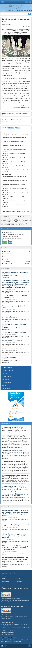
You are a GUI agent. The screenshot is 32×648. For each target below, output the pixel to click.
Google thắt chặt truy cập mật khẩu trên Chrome (14, 184)
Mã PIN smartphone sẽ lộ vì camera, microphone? (14, 137)
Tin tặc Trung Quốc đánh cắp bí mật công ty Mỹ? (14, 149)
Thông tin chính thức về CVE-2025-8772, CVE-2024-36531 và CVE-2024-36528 (15, 495)
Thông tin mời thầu (5, 268)
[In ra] (26, 26)
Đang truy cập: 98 (12, 637)
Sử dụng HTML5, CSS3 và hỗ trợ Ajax (12, 238)
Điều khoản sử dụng (17, 641)
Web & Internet (5, 379)
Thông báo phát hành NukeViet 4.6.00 (13, 450)
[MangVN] (16, 5)
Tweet (18, 127)
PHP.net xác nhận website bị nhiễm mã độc (13, 211)
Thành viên (4, 578)
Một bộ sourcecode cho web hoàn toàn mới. (13, 234)
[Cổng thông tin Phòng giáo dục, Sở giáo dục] (6, 594)
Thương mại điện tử (6, 382)
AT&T (20, 70)
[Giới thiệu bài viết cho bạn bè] (24, 26)
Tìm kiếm (4, 584)
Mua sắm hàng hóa (7, 316)
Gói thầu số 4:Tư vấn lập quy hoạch (12, 341)
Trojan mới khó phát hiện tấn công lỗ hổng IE (13, 141)
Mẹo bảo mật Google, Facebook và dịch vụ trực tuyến (15, 205)
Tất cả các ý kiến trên (8, 240)
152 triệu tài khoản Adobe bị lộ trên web (12, 135)
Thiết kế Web (5, 373)
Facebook (12, 127)
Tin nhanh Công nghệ (7, 367)
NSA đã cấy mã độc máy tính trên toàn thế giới (14, 161)
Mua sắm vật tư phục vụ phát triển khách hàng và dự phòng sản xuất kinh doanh (15, 525)
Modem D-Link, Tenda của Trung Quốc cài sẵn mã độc (15, 192)
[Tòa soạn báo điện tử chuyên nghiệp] (6, 611)
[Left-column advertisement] (16, 406)
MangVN (13, 640)
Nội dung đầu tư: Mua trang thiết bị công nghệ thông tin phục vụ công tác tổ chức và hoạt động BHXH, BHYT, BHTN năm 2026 (15, 559)
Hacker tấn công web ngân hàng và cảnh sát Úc (14, 153)
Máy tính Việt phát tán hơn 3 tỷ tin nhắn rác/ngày (14, 196)
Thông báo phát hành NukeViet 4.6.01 (13, 427)
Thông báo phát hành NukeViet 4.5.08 (13, 486)
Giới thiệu (4, 576)
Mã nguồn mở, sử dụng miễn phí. (11, 236)
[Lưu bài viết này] (29, 26)
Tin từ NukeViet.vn (5, 423)
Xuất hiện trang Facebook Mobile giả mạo (13, 209)
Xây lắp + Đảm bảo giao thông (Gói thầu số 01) (15, 324)
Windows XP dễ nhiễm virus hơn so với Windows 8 (15, 188)
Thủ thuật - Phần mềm (7, 370)
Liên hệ (18, 578)
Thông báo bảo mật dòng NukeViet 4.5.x (13, 461)
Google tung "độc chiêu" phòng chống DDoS (13, 145)
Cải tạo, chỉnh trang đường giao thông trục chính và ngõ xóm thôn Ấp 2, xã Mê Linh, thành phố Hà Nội (15, 535)
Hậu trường (4, 385)
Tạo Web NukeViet (6, 376)
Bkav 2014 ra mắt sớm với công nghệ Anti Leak (14, 166)
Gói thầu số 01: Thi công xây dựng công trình (15, 272)
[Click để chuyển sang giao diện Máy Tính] (5, 646)
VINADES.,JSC (7, 641)
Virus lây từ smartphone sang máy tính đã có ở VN (15, 180)
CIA (21, 68)
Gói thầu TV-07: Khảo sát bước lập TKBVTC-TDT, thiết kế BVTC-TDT (14, 297)
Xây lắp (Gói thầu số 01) (9, 357)
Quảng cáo (19, 581)
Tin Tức (19, 576)
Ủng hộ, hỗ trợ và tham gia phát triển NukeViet (13, 217)
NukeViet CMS (23, 640)
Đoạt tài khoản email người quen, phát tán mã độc (15, 201)
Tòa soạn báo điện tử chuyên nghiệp (13, 606)
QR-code (5, 637)
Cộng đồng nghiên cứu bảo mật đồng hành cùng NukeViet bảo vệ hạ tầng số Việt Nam (14, 436)
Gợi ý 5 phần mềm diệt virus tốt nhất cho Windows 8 (15, 170)
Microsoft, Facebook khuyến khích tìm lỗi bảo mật (14, 176)
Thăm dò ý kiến (5, 581)
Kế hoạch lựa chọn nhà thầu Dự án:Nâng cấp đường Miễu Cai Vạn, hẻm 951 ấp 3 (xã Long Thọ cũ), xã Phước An (15, 547)
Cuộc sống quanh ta (7, 388)
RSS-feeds (19, 584)
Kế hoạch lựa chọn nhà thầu (8, 507)
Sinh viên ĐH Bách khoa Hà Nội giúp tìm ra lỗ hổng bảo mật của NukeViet (15, 476)
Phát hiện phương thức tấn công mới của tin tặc (14, 157)
